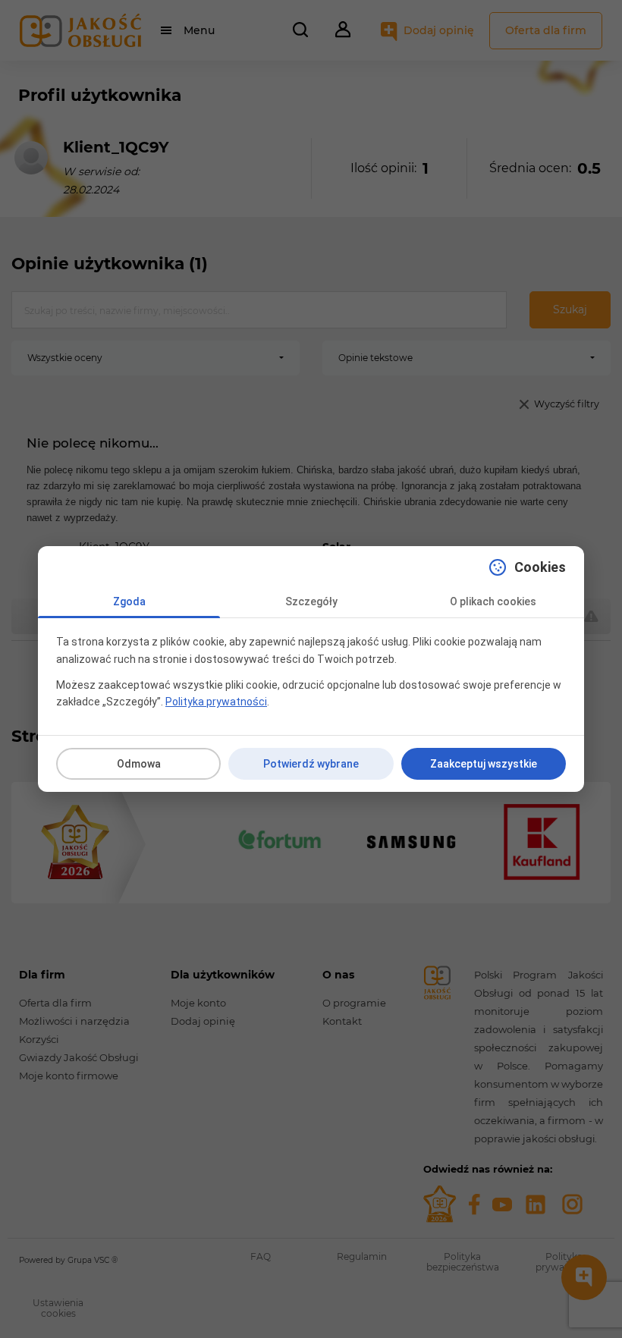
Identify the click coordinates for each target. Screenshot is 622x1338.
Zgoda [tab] (129, 601)
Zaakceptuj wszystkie (483, 764)
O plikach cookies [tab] (493, 601)
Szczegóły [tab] (311, 601)
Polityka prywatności (216, 702)
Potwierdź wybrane (311, 764)
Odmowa (139, 764)
